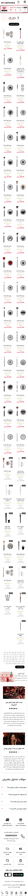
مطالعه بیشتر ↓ (20, 667)
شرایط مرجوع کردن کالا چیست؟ (17, 809)
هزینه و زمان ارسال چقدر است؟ (18, 802)
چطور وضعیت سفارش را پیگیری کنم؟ (16, 787)
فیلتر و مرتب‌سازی (14, 24)
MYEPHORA (8, 2)
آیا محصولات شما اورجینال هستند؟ (17, 795)
